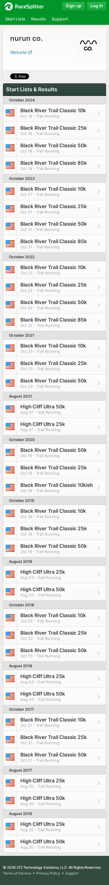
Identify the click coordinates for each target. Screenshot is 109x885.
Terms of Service (17, 873)
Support (71, 873)
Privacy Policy (48, 873)
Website (19, 52)
